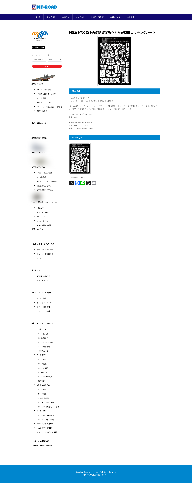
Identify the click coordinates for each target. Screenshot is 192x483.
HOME (37, 17)
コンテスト (80, 17)
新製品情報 (51, 17)
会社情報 (130, 17)
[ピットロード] (44, 8)
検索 (47, 66)
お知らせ (65, 17)
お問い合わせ (115, 17)
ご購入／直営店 (97, 17)
